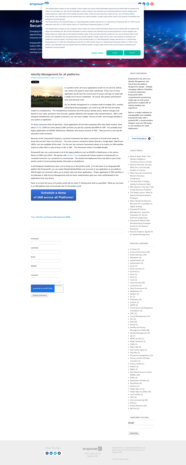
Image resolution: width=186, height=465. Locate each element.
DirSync (134, 294)
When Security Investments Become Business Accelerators (141, 176)
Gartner (134, 302)
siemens (135, 386)
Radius (134, 367)
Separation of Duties (139, 380)
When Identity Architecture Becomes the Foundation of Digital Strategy (141, 203)
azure (133, 266)
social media (136, 394)
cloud (133, 280)
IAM (133, 322)
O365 (133, 344)
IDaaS (134, 325)
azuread (134, 271)
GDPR (134, 305)
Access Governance (140, 252)
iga (132, 336)
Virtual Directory (138, 406)
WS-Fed (134, 408)
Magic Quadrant (138, 341)
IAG (133, 319)
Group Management (140, 316)
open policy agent (138, 350)
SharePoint (136, 383)
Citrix (133, 277)
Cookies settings (97, 53)
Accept (114, 53)
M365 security (137, 339)
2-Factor (135, 249)
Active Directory (138, 255)
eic (132, 297)
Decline (132, 53)
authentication (137, 260)
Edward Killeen (43, 78)
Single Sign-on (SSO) (140, 392)
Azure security (137, 269)
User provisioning (139, 400)
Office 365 (135, 347)
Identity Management (140, 333)
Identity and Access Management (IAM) (53, 217)
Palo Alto (135, 353)
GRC (133, 313)
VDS (133, 403)
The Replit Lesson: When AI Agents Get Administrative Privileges (141, 195)
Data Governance (138, 288)
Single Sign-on (137, 389)
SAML (134, 378)
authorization (136, 263)
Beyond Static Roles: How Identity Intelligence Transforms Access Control (141, 159)
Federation (136, 299)
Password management (141, 355)
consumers (136, 286)
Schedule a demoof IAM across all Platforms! (54, 195)
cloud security (137, 283)
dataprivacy (136, 291)
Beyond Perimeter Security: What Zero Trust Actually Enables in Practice (141, 167)
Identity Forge (72, 155)
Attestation (135, 258)
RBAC (134, 369)
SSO (133, 397)
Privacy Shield (137, 364)
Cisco (133, 274)
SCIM (38, 127)
